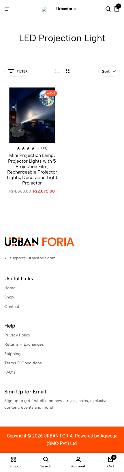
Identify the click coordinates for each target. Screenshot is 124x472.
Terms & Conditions (23, 363)
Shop (9, 297)
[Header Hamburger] (7, 9)
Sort (106, 71)
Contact (11, 306)
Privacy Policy (17, 335)
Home (10, 288)
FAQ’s (9, 372)
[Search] (108, 9)
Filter (22, 71)
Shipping (12, 353)
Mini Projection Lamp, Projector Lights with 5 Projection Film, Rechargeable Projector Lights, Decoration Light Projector (32, 169)
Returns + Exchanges (24, 344)
